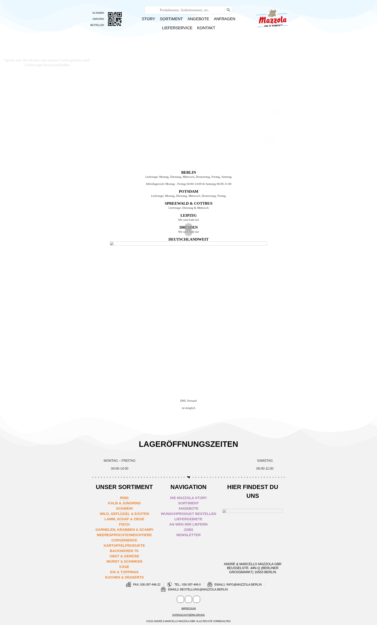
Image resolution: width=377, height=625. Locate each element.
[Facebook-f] (180, 599)
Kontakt (206, 28)
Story (148, 19)
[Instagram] (188, 599)
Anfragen (224, 19)
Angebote (198, 19)
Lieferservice (177, 28)
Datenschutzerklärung (188, 615)
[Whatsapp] (196, 599)
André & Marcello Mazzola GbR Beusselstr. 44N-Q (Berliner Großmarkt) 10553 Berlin (252, 568)
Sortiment (171, 19)
